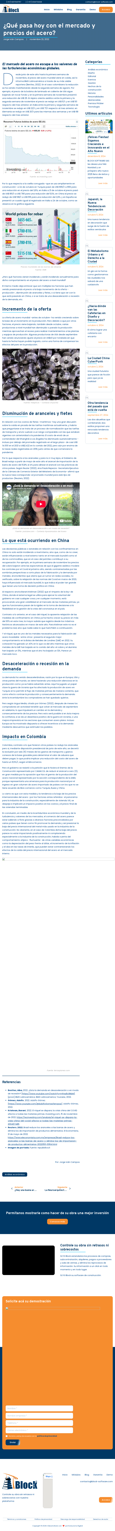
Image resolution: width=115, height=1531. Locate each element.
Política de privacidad (43, 1519)
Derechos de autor (100, 1519)
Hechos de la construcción (94, 88)
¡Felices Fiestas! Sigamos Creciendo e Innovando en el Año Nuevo (98, 144)
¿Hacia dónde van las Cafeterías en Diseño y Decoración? (97, 313)
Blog (69, 9)
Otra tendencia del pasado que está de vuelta (98, 406)
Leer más (103, 183)
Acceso (106, 9)
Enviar (13, 1442)
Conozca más (57, 1221)
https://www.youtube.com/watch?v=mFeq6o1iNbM (48, 1093)
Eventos (92, 79)
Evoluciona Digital (75, 1526)
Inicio (47, 9)
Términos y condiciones (16, 1519)
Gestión (92, 83)
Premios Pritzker (96, 103)
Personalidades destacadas (96, 98)
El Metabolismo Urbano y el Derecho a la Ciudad (98, 256)
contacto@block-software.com (96, 1481)
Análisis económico (15, 1174)
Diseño (91, 73)
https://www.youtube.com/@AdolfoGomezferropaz (35, 1103)
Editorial (92, 76)
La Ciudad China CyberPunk (99, 360)
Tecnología (94, 106)
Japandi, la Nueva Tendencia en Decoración (97, 205)
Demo (93, 9)
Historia (92, 93)
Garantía (80, 9)
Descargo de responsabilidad (73, 1519)
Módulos (58, 9)
